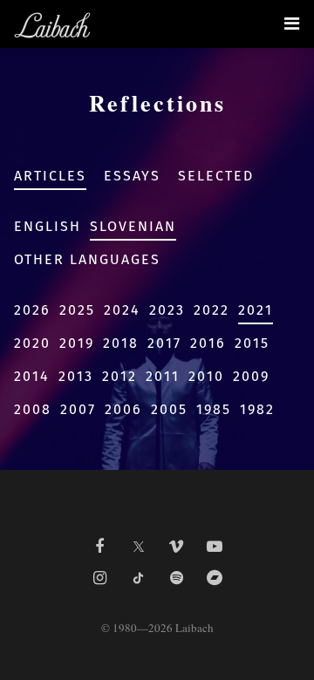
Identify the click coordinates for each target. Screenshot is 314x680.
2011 (163, 376)
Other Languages (87, 259)
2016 (208, 343)
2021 (255, 310)
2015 (252, 343)
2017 (164, 343)
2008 (32, 409)
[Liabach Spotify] (176, 578)
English (47, 226)
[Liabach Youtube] (214, 546)
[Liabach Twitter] (137, 541)
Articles (50, 175)
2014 (32, 376)
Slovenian (133, 226)
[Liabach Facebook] (99, 546)
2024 (122, 310)
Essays (132, 175)
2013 (75, 376)
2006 (123, 409)
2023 (167, 310)
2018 (121, 343)
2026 (32, 310)
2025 (77, 310)
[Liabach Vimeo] (176, 546)
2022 (211, 310)
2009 (251, 376)
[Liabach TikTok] (137, 578)
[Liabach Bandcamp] (214, 578)
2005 (169, 409)
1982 (257, 409)
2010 (206, 376)
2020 (32, 343)
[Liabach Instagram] (99, 578)
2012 (119, 376)
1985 (213, 409)
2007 (78, 409)
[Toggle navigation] (292, 23)
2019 (76, 343)
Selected (216, 175)
